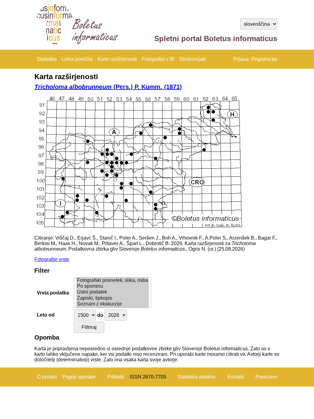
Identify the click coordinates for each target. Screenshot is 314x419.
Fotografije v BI (158, 59)
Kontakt (236, 376)
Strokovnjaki (192, 59)
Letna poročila (77, 59)
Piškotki (115, 376)
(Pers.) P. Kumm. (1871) (108, 86)
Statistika (47, 59)
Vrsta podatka (53, 292)
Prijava (241, 59)
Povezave (266, 376)
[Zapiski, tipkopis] (112, 298)
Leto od (46, 314)
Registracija (264, 59)
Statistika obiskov (197, 376)
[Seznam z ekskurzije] (112, 304)
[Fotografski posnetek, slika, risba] (112, 280)
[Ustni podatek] (112, 292)
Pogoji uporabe (79, 376)
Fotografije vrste (51, 259)
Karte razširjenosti (117, 59)
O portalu (47, 376)
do (100, 315)
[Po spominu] (112, 286)
